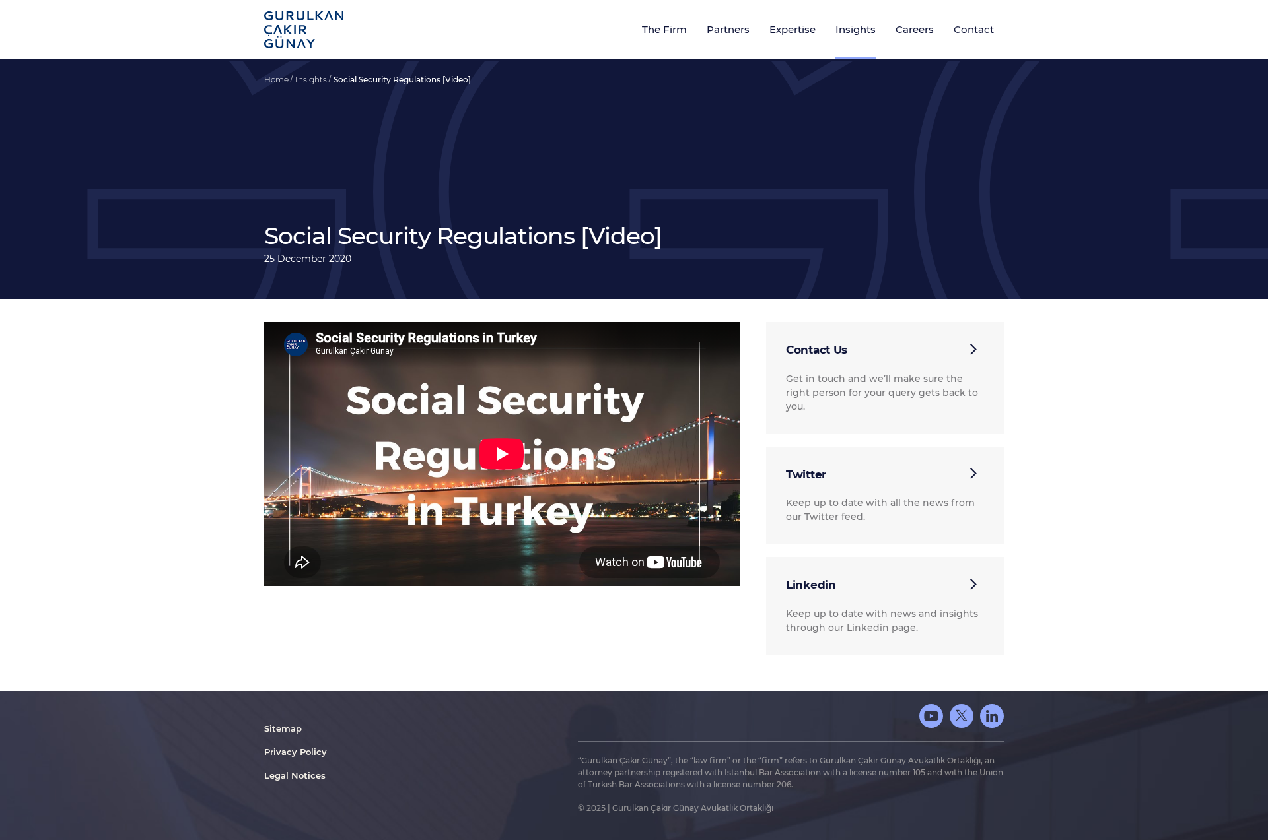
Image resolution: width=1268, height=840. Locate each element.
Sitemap (283, 728)
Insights (312, 79)
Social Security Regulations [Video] (402, 79)
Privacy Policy (295, 751)
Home (277, 79)
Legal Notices (295, 775)
